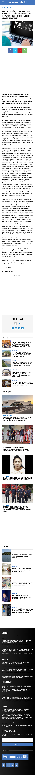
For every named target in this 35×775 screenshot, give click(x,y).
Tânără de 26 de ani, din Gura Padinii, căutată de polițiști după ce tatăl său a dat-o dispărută (17, 478)
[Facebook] (10, 50)
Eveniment (6, 476)
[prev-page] (3, 619)
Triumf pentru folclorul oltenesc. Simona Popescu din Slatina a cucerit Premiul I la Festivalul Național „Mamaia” (16, 715)
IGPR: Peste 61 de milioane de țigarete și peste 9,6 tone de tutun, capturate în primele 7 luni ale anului (22, 383)
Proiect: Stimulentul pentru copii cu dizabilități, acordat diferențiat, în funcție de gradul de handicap (22, 583)
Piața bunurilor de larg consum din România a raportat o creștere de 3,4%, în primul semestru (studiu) (22, 570)
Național (9, 7)
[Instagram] (16, 328)
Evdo (19, 323)
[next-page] (5, 619)
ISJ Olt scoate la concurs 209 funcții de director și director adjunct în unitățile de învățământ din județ (17, 677)
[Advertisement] (17, 74)
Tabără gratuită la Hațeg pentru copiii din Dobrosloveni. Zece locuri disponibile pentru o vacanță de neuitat (16, 701)
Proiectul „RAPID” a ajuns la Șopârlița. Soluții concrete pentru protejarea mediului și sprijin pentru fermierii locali (17, 698)
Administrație (7, 415)
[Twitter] (15, 50)
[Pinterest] (20, 50)
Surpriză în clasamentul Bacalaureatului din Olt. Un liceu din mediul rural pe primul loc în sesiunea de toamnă (17, 670)
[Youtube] (22, 328)
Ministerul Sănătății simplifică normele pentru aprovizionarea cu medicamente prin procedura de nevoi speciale (22, 610)
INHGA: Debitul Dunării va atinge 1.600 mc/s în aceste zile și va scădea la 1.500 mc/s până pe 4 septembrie (22, 364)
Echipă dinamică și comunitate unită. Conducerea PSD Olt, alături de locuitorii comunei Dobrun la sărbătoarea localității (16, 449)
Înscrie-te (17, 744)
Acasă (3, 7)
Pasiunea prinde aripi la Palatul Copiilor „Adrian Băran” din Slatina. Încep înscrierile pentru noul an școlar (17, 667)
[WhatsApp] (24, 50)
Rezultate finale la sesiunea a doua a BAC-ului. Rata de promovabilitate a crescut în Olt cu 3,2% (15, 663)
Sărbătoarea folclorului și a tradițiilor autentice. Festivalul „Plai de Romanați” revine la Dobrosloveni (17, 718)
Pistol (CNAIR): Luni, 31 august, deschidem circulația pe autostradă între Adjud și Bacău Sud (21, 597)
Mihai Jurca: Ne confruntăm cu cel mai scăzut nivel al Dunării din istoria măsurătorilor (22, 556)
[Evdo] (16, 323)
